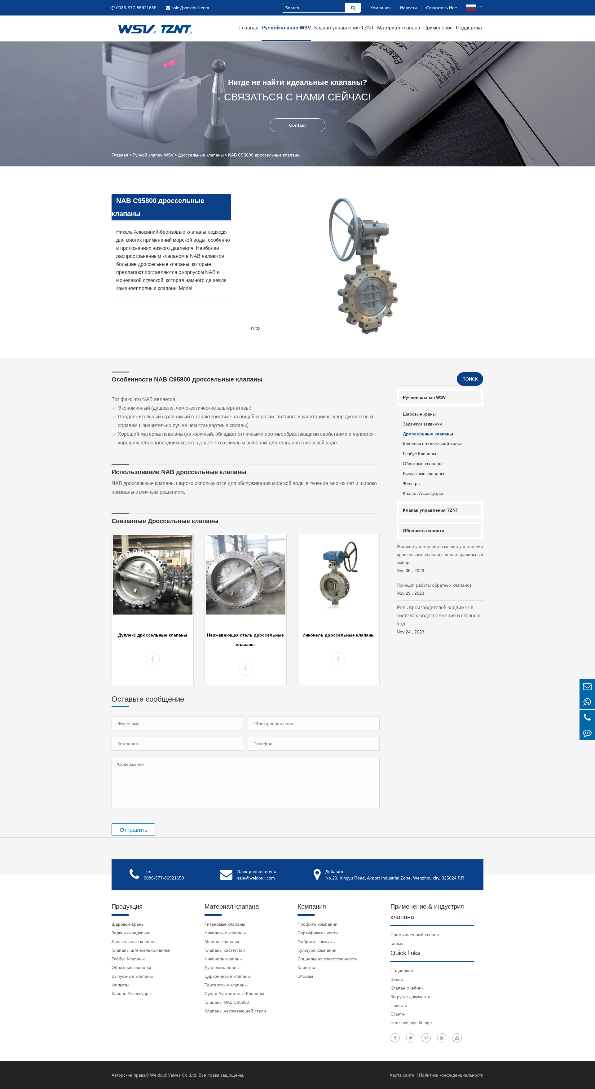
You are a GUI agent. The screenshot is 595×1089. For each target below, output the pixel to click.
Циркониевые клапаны (228, 976)
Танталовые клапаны (226, 984)
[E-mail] (587, 686)
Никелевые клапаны (225, 932)
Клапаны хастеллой (225, 950)
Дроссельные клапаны (201, 154)
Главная (248, 27)
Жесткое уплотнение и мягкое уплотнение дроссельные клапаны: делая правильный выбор (440, 558)
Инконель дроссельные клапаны (338, 635)
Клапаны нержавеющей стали (235, 1010)
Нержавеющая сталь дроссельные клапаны (245, 640)
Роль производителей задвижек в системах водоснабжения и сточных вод (438, 619)
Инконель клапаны (224, 958)
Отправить (133, 830)
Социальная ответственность (327, 958)
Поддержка (469, 27)
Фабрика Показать (316, 941)
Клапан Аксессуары (423, 493)
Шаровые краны (419, 414)
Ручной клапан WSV (286, 27)
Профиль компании (317, 924)
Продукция (127, 906)
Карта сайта (403, 1075)
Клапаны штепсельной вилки (432, 443)
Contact (297, 125)
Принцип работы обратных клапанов (434, 589)
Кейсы (396, 943)
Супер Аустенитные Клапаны (234, 993)
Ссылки (398, 1014)
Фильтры (412, 483)
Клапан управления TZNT (344, 27)
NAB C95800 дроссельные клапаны (264, 154)
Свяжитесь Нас (441, 7)
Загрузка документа (410, 996)
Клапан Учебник (406, 987)
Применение (438, 27)
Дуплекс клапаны (222, 967)
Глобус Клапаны (419, 453)
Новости (408, 7)
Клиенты (306, 967)
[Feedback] (587, 732)
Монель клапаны (222, 941)
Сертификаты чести (318, 932)
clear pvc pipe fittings (411, 1022)
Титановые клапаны (225, 924)
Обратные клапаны (422, 463)
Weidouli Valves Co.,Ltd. (173, 1075)
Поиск (470, 379)
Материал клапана (398, 27)
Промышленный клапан (414, 934)
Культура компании (317, 950)
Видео (396, 979)
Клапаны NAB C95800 (227, 1002)
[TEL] (587, 717)
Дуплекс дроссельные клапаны (152, 635)
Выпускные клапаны (423, 473)
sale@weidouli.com (189, 7)
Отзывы (305, 976)
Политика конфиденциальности (451, 1075)
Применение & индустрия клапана (427, 911)
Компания (380, 7)
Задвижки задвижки (422, 423)
